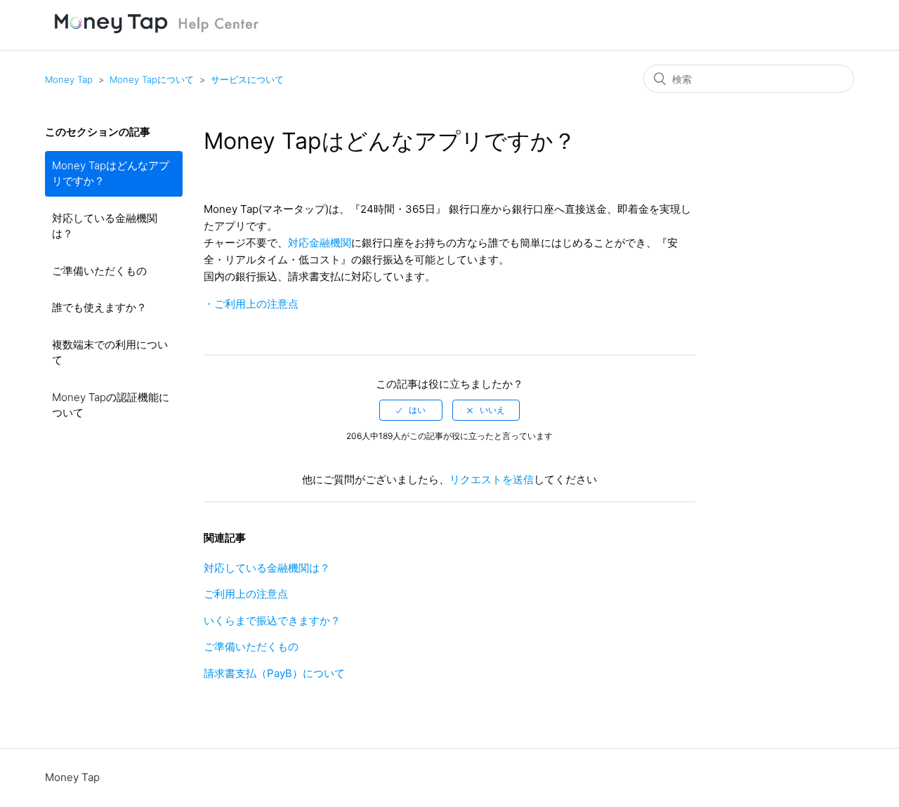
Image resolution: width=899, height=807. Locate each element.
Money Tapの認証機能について (110, 405)
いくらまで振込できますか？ (272, 620)
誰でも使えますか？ (99, 307)
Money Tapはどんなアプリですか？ (110, 173)
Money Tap (69, 79)
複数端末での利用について (110, 352)
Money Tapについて (152, 79)
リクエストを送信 (492, 479)
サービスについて (247, 79)
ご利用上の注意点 (246, 594)
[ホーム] (157, 34)
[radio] (410, 410)
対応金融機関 (319, 242)
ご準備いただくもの (99, 270)
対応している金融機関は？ (104, 226)
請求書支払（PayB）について (274, 673)
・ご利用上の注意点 (251, 303)
